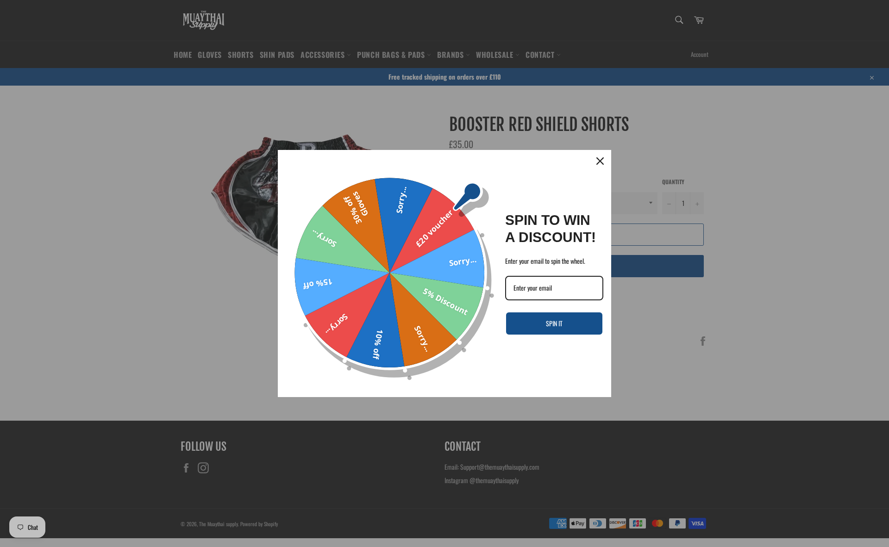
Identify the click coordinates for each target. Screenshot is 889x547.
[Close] (600, 161)
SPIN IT (554, 323)
